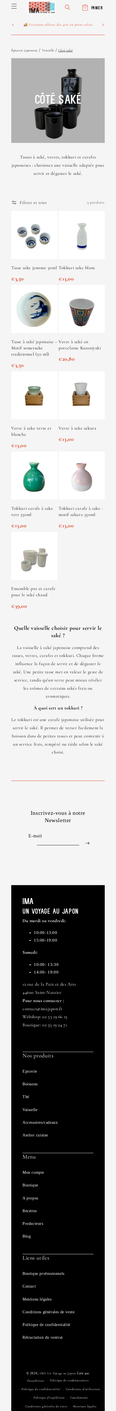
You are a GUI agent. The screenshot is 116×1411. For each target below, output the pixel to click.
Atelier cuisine (35, 1135)
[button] (14, 6)
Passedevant (35, 1380)
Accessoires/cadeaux (40, 1122)
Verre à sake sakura (77, 428)
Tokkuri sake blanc (77, 268)
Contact (29, 1286)
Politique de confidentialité (46, 1325)
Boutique (30, 1185)
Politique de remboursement (69, 1380)
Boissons (30, 1084)
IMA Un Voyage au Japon (58, 1373)
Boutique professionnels (43, 1273)
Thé (26, 1097)
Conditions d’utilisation (83, 1389)
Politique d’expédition (49, 1397)
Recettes (30, 1211)
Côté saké (65, 50)
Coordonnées (79, 1397)
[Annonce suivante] (103, 25)
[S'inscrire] (87, 843)
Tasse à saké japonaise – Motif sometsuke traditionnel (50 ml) (34, 348)
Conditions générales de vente (49, 1312)
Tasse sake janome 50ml (34, 268)
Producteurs (33, 1223)
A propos (30, 1198)
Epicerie (30, 1071)
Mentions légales (37, 1299)
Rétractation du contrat (43, 1337)
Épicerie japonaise (24, 50)
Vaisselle (48, 50)
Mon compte (33, 1172)
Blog (27, 1236)
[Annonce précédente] (13, 25)
